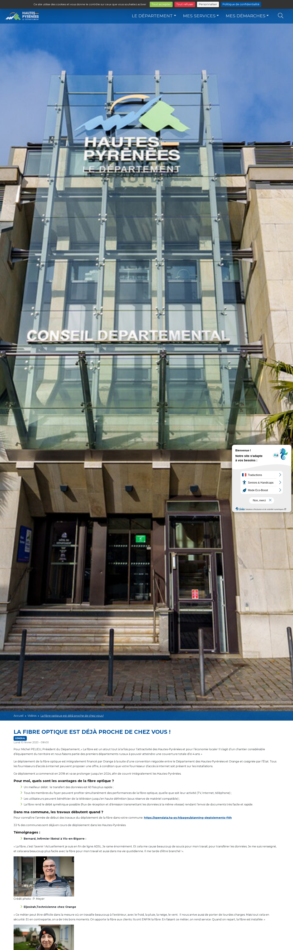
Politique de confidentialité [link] (240, 4)
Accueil (19, 715)
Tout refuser (184, 4)
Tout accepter (161, 4)
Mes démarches (245, 15)
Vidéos (32, 715)
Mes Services (199, 15)
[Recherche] (280, 16)
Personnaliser (208, 4)
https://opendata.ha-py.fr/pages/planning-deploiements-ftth (188, 817)
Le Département (152, 15)
